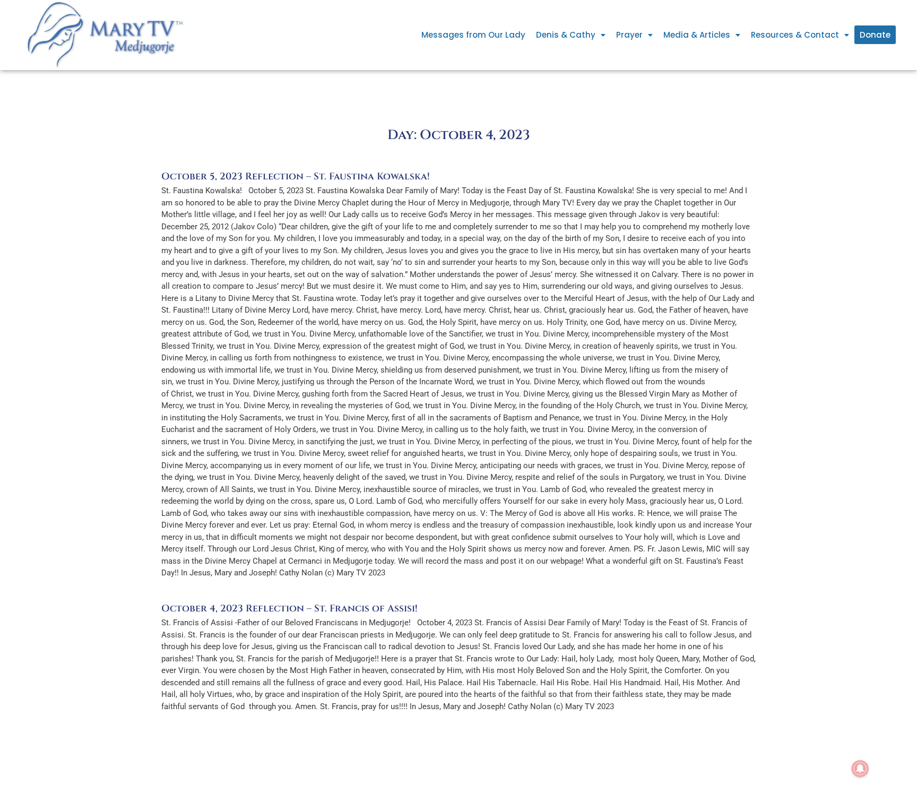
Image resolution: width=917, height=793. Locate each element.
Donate (875, 34)
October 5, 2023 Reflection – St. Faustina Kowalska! (295, 176)
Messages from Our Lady (473, 34)
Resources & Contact (795, 34)
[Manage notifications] (860, 768)
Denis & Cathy (565, 34)
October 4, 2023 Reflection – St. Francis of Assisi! (289, 608)
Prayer (629, 34)
